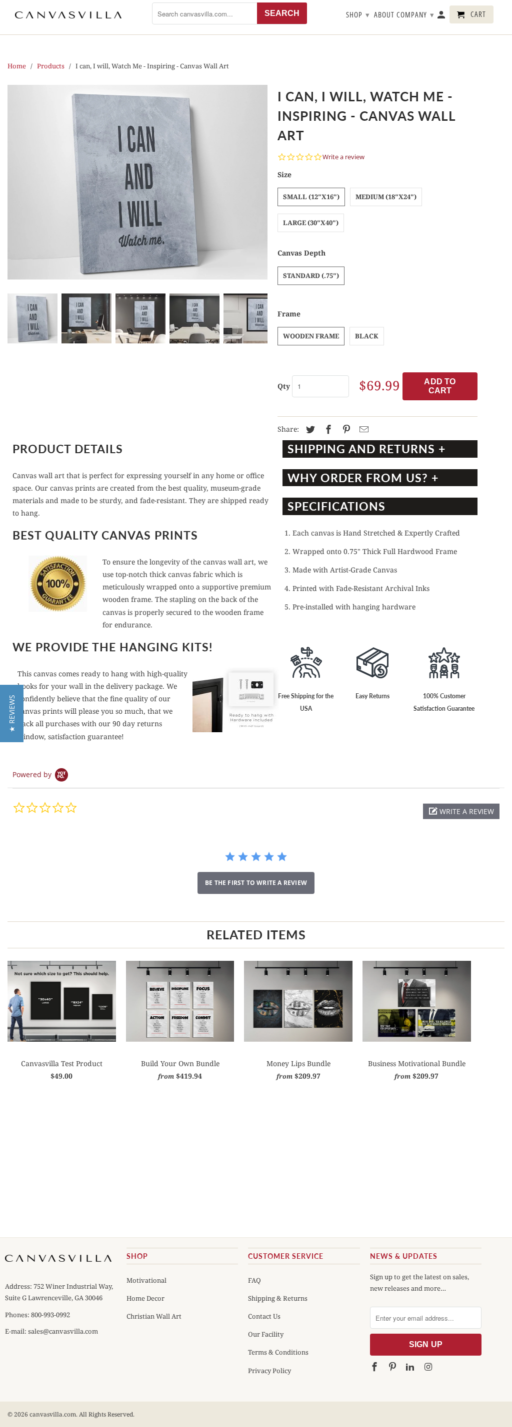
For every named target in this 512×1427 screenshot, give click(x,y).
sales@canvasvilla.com (63, 1331)
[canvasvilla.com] (68, 14)
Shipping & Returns (278, 1298)
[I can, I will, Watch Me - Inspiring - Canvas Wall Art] (138, 182)
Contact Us (264, 1316)
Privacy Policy (269, 1370)
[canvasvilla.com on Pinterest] (393, 1367)
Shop (358, 14)
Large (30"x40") (310, 222)
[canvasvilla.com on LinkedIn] (411, 1367)
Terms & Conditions (278, 1352)
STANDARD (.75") (311, 275)
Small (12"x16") (311, 196)
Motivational (146, 1280)
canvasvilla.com (53, 1414)
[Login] (442, 16)
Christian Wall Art (154, 1316)
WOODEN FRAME (311, 335)
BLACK (366, 335)
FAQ (254, 1280)
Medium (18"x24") (386, 196)
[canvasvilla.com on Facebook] (375, 1367)
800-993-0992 (50, 1314)
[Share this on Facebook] (327, 429)
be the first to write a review (256, 882)
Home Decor (145, 1298)
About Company (404, 14)
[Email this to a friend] (362, 429)
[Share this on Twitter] (309, 429)
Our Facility (266, 1334)
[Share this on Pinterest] (345, 429)
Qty (284, 386)
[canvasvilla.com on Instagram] (429, 1367)
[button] (461, 811)
